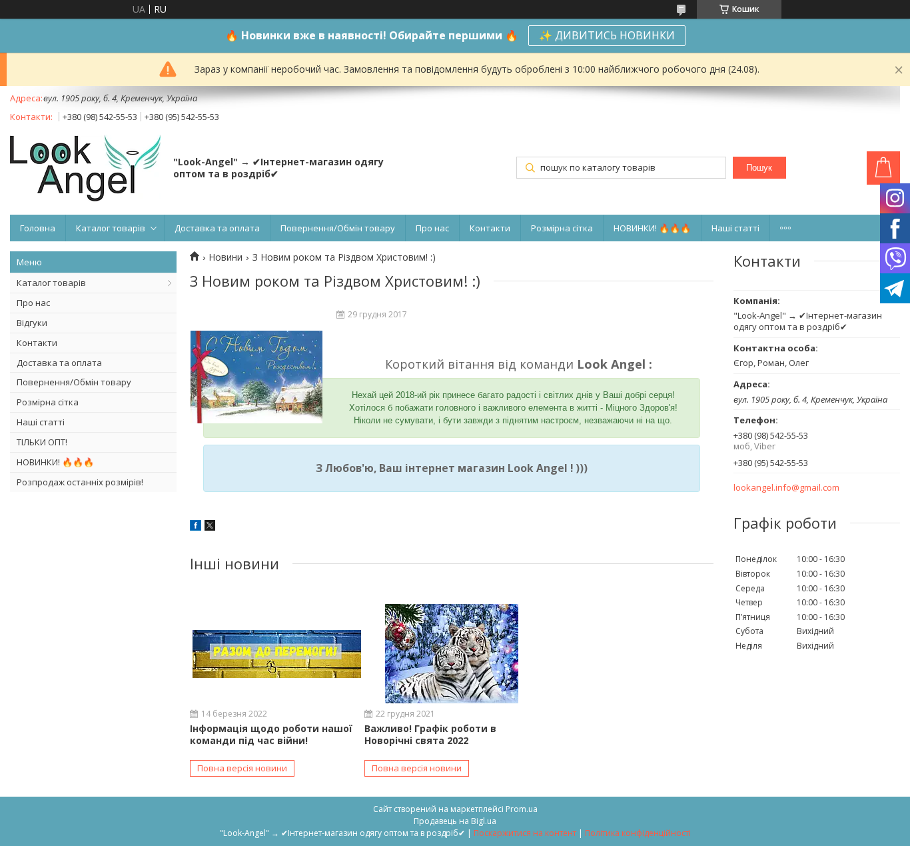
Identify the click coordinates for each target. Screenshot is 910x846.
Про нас (432, 228)
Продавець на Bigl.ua (455, 821)
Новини (225, 257)
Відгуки (32, 323)
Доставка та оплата (217, 228)
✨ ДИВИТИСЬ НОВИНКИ (607, 35)
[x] (210, 527)
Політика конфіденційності (638, 833)
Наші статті (735, 228)
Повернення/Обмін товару (337, 228)
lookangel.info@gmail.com (786, 487)
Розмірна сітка (562, 228)
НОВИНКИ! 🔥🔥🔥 (652, 228)
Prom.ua (522, 809)
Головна (37, 228)
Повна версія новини (242, 768)
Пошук (759, 168)
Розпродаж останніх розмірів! (80, 482)
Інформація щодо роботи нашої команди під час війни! (271, 734)
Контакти (490, 228)
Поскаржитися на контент (525, 833)
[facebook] (195, 527)
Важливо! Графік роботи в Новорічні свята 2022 (430, 734)
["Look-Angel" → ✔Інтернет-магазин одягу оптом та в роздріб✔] (85, 169)
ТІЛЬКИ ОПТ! (42, 442)
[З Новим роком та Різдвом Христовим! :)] (256, 377)
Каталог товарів (110, 228)
